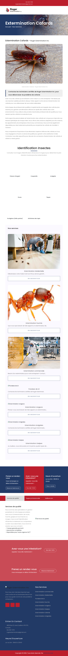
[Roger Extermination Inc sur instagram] (18, 605)
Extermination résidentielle (34, 271)
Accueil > (8, 27)
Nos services (17, 27)
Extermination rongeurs (34, 407)
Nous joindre (50, 486)
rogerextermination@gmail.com (24, 4)
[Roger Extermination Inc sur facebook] (7, 605)
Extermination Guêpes (34, 443)
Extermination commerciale (34, 371)
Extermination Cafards (42, 613)
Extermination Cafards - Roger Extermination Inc (35, 87)
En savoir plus (34, 278)
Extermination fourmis (34, 323)
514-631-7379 (29, 2)
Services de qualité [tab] (13, 498)
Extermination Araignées (34, 425)
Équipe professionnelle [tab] (33, 498)
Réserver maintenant (13, 488)
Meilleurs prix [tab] (49, 498)
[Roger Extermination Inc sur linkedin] (12, 605)
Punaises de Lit (34, 389)
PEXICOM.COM (48, 653)
